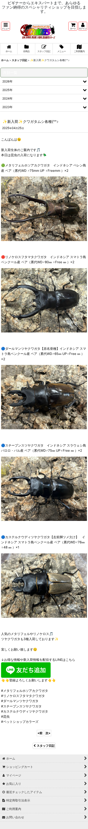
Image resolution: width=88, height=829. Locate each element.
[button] (5, 26)
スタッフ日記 (46, 745)
